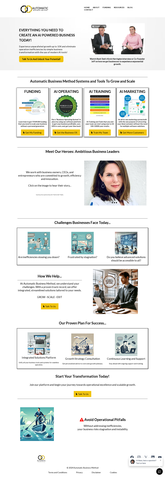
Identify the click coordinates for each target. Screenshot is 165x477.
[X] (145, 457)
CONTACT (88, 10)
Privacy (79, 472)
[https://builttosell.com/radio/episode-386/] (115, 183)
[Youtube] (159, 457)
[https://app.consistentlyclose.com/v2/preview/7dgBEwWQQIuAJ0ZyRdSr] (34, 10)
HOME (87, 7)
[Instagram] (138, 457)
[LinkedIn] (152, 457)
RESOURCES (119, 7)
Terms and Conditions (57, 472)
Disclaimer (96, 472)
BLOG (130, 7)
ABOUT (96, 7)
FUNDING (107, 7)
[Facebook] (132, 457)
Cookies (113, 472)
